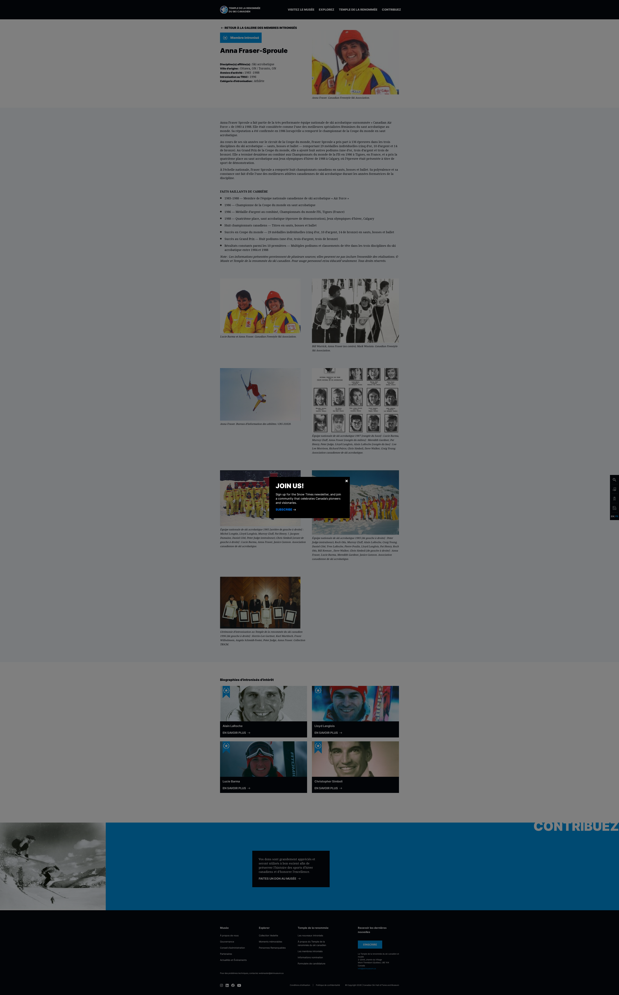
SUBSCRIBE (284, 509)
